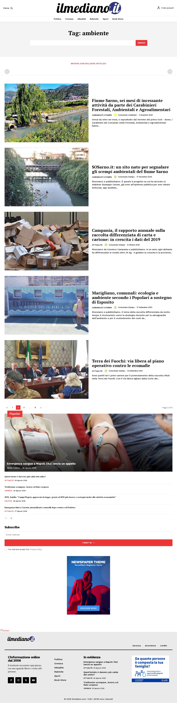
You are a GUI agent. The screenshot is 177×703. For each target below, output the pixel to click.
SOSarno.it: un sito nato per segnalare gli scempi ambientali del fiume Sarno (130, 169)
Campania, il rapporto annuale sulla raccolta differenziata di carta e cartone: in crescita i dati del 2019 (128, 235)
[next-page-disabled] (169, 71)
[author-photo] (116, 115)
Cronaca (8, 491)
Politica (8, 501)
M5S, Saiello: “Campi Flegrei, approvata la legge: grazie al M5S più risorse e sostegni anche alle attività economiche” (60, 497)
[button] (8, 8)
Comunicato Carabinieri (127, 115)
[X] (26, 680)
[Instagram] (18, 680)
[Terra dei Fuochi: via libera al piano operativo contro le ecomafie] (46, 369)
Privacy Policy (36, 549)
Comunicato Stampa (126, 177)
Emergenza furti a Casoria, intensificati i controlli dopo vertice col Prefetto (40, 507)
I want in (87, 543)
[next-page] (41, 407)
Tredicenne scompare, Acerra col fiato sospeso (27, 487)
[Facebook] (11, 680)
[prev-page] (7, 71)
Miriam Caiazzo (13, 468)
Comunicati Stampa (102, 115)
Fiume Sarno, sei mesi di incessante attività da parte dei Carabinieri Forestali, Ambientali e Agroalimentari (131, 105)
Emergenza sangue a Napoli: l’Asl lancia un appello (41, 463)
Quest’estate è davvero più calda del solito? (25, 476)
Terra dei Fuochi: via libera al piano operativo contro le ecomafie (128, 363)
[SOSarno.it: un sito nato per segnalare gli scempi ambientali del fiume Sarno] (46, 177)
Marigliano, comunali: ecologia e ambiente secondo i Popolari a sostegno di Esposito (132, 297)
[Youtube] (33, 680)
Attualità (97, 245)
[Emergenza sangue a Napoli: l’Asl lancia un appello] (88, 443)
